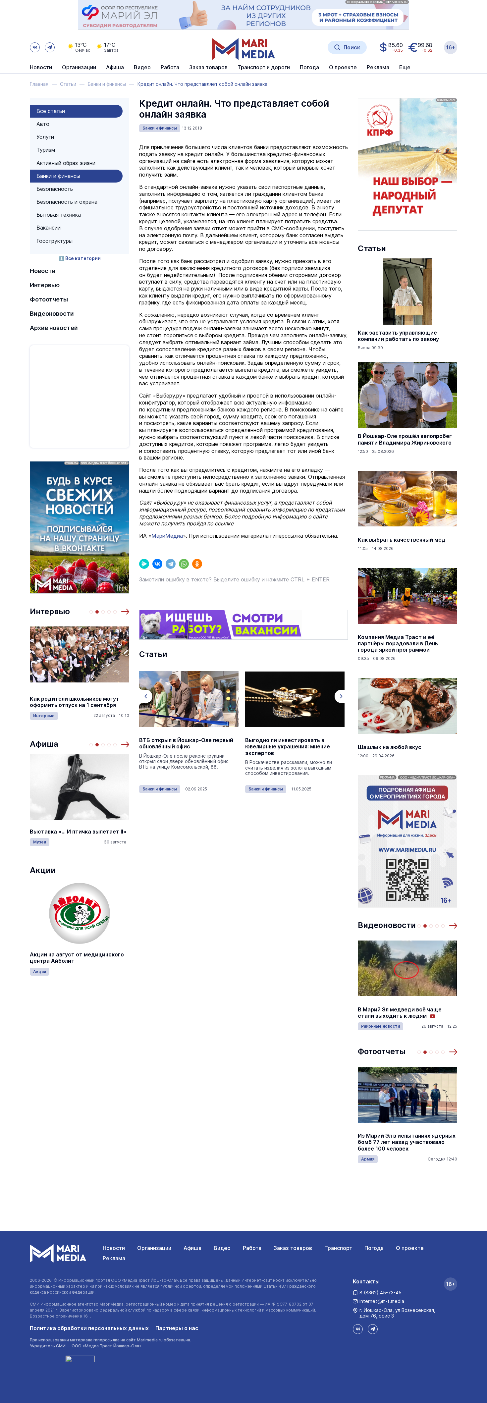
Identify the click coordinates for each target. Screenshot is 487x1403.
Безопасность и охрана (66, 201)
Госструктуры (54, 241)
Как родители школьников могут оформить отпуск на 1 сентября (74, 702)
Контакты (366, 1281)
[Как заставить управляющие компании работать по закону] (407, 291)
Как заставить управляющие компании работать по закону (398, 336)
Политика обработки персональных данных (89, 1328)
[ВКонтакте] (157, 564)
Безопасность (54, 189)
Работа (170, 68)
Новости (41, 68)
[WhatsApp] (184, 564)
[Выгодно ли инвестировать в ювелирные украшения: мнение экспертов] (295, 699)
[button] (125, 612)
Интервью (45, 285)
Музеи (39, 841)
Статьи (372, 248)
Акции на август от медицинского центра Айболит (77, 957)
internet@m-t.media (381, 1301)
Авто (42, 124)
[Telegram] (171, 564)
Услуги (45, 137)
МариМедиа (167, 535)
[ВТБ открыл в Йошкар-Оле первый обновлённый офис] (189, 699)
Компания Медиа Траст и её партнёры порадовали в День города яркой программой (398, 643)
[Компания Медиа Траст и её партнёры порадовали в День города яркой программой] (407, 596)
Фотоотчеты (49, 299)
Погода (374, 1248)
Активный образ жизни (65, 163)
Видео (142, 68)
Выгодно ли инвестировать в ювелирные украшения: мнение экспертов (287, 746)
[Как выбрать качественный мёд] (407, 498)
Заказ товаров (293, 1248)
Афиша (44, 744)
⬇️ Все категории (80, 258)
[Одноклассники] (197, 564)
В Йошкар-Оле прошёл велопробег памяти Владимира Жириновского (405, 439)
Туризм (45, 149)
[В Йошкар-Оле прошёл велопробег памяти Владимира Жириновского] (407, 395)
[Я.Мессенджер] (144, 564)
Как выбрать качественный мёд (402, 540)
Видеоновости (52, 313)
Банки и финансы (58, 176)
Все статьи (50, 111)
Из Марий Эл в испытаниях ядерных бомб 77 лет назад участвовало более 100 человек (407, 1142)
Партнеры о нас (176, 1328)
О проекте (410, 1248)
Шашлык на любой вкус (389, 747)
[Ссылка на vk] (35, 47)
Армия (367, 1159)
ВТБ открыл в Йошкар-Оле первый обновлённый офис (186, 743)
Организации (154, 1248)
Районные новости (380, 1026)
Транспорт (338, 1248)
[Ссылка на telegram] (50, 47)
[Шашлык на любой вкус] (407, 706)
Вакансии (48, 227)
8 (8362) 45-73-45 (380, 1292)
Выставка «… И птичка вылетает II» (78, 832)
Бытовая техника (58, 214)
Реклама (114, 1258)
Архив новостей (54, 327)
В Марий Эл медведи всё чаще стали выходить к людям (400, 1012)
